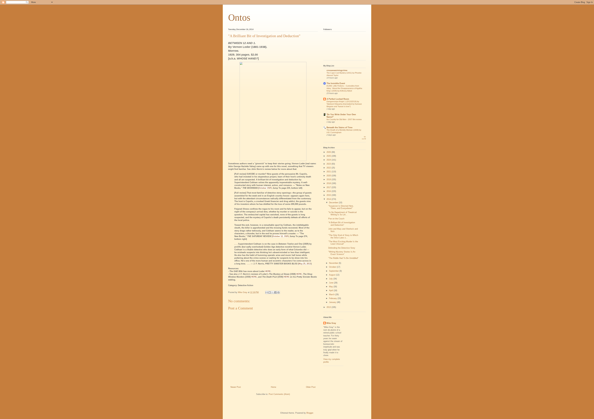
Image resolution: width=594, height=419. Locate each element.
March (332, 294)
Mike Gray (331, 323)
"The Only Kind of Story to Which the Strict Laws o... (343, 236)
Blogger (309, 413)
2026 (329, 152)
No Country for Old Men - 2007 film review (344, 119)
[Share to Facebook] (275, 292)
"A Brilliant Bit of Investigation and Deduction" (341, 223)
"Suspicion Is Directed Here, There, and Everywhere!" (341, 207)
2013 (329, 307)
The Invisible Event (336, 83)
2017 (329, 187)
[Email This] (266, 292)
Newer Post (235, 387)
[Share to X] (272, 292)
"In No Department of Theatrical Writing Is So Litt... (342, 213)
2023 (329, 164)
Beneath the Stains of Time (339, 127)
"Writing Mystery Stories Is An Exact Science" (341, 253)
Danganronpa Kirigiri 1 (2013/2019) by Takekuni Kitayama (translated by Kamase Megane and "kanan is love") (344, 104)
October (333, 267)
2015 (329, 195)
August (332, 275)
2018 (329, 183)
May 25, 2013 (305, 264)
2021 (329, 171)
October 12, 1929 (280, 236)
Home (273, 387)
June (331, 283)
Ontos (239, 17)
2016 (329, 191)
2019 (329, 179)
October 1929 (265, 188)
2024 (329, 160)
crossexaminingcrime (337, 70)
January (333, 302)
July (331, 279)
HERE (268, 271)
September (334, 271)
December (334, 202)
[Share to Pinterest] (278, 292)
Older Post (311, 387)
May (331, 286)
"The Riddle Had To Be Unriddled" (343, 258)
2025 (329, 156)
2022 (329, 168)
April (331, 290)
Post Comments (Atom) (279, 394)
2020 (329, 175)
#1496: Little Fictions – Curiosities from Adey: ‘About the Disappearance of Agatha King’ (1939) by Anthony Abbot (344, 88)
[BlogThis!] (269, 292)
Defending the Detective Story (341, 248)
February (333, 298)
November (334, 263)
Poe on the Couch (336, 218)
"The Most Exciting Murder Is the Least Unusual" (343, 242)
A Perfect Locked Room (338, 99)
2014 (329, 199)
